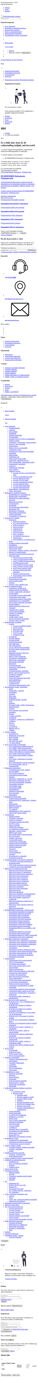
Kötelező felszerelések (12, 71)
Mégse (12, 1351)
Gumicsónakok (10, 75)
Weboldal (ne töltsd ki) (8, 248)
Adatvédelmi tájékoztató (12, 356)
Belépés (7, 11)
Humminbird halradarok (12, 73)
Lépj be (14, 1335)
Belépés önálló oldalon (7, 1310)
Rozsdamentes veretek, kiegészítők (16, 35)
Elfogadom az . (15, 1329)
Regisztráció (9, 386)
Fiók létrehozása (6, 1331)
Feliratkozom (32, 250)
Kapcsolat (8, 76)
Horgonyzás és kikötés (12, 30)
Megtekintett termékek (12, 80)
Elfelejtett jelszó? (6, 1299)
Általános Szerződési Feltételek (15, 368)
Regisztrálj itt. (26, 53)
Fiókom (7, 7)
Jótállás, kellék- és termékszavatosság (17, 377)
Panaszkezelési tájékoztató (13, 360)
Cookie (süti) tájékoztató (12, 358)
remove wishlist (6, 1375)
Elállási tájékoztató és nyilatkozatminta (17, 375)
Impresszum (9, 354)
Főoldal (7, 133)
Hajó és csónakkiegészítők (13, 32)
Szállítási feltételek (11, 371)
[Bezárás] (1, 407)
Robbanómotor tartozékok (13, 33)
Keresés (23, 233)
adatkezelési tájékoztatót (20, 1329)
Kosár (7, 9)
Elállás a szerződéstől (11, 392)
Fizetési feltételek (10, 373)
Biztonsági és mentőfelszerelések (15, 28)
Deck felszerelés (10, 26)
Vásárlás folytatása (11, 1279)
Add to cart (16, 1375)
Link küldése (5, 1351)
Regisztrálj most (17, 1306)
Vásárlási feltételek (11, 369)
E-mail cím (4, 250)
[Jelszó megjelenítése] (21, 1327)
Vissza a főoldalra (6, 235)
